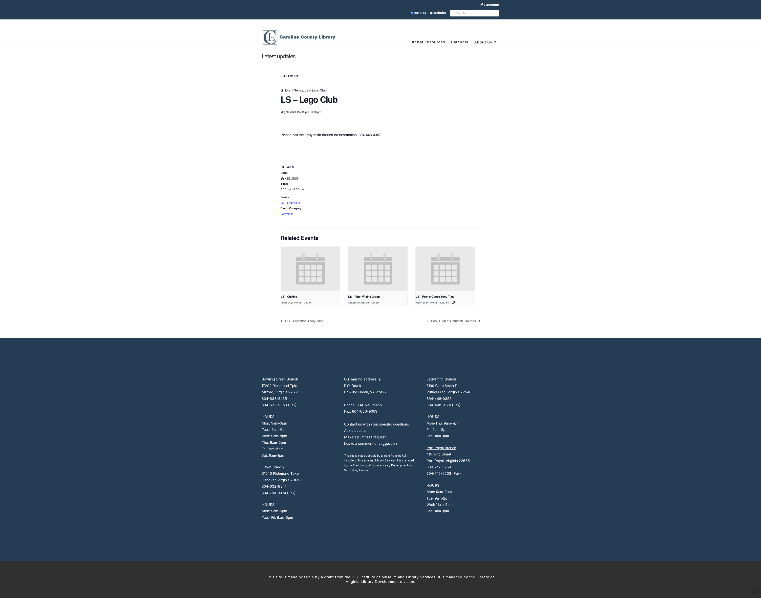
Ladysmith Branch (441, 379)
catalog (419, 13)
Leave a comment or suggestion (370, 443)
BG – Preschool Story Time (303, 321)
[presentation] (310, 269)
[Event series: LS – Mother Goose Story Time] (453, 302)
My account (489, 5)
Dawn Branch (273, 467)
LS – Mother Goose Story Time (435, 297)
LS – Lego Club (290, 203)
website (439, 13)
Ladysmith (287, 214)
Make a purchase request (365, 437)
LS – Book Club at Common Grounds (450, 321)
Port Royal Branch (441, 448)
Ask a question (356, 431)
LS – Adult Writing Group (364, 297)
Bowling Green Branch (280, 379)
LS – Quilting (289, 297)
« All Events (289, 76)
